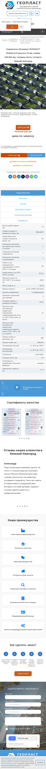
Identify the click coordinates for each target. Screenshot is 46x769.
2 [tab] (21, 438)
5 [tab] (28, 438)
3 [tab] (24, 438)
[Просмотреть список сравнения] (31, 13)
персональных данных (8, 763)
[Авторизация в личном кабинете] (37, 13)
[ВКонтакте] (10, 176)
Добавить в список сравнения (23, 161)
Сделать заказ (23, 673)
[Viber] (27, 176)
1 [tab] (19, 438)
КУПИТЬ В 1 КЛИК (36, 155)
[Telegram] (36, 176)
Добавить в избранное (23, 165)
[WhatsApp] (31, 176)
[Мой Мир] (19, 176)
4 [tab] (26, 438)
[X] (23, 176)
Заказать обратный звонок (17, 13)
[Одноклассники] (14, 176)
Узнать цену (22, 127)
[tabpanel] (11, 422)
